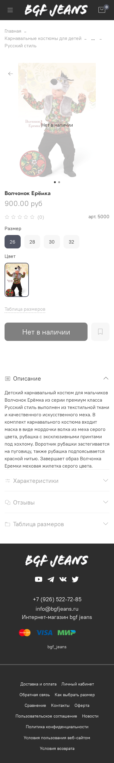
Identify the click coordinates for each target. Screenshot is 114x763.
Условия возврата (57, 748)
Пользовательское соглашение (46, 716)
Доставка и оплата (38, 684)
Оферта (81, 705)
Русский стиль (20, 45)
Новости (90, 716)
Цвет (10, 256)
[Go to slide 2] (59, 182)
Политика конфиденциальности (57, 726)
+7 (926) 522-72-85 (57, 599)
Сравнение (35, 705)
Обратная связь (34, 694)
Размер (13, 228)
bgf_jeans (57, 646)
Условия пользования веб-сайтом (57, 737)
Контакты (60, 705)
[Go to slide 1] (55, 182)
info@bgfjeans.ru (57, 608)
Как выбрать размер (75, 694)
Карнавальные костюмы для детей (43, 38)
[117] (17, 280)
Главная (13, 31)
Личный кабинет (77, 684)
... (93, 38)
